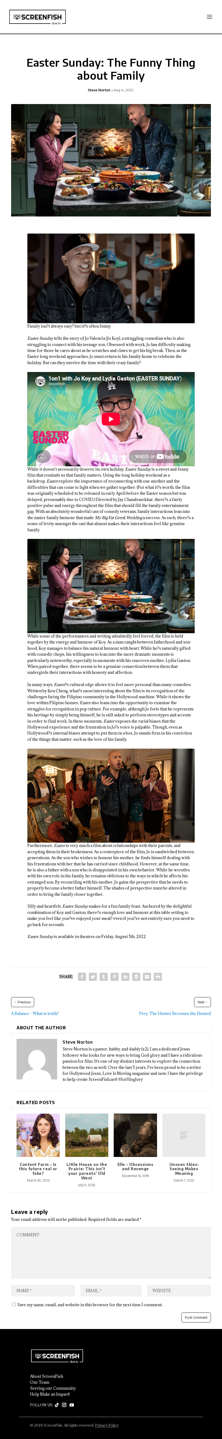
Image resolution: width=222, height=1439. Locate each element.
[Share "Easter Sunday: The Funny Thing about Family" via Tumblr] (103, 976)
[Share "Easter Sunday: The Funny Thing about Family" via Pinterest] (114, 976)
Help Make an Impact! (50, 1394)
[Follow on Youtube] (72, 1405)
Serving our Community (53, 1388)
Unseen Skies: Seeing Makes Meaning (184, 1169)
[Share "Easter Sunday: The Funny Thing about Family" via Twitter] (92, 976)
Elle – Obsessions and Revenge (135, 1166)
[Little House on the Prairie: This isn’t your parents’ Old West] (87, 1135)
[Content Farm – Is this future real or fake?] (38, 1135)
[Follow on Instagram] (64, 1405)
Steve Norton (99, 90)
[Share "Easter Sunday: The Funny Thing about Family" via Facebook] (82, 976)
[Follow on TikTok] (57, 1405)
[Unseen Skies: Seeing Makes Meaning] (184, 1135)
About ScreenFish (46, 1376)
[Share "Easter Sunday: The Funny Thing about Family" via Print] (157, 976)
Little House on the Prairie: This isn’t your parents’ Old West (87, 1171)
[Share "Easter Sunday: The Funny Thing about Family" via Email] (147, 976)
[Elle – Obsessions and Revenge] (135, 1135)
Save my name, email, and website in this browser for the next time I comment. (89, 1304)
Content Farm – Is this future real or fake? (38, 1169)
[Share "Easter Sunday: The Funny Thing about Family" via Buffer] (136, 976)
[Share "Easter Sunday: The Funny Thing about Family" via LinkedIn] (125, 976)
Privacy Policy (107, 1425)
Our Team (39, 1382)
